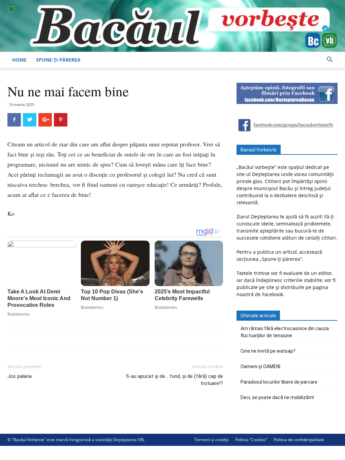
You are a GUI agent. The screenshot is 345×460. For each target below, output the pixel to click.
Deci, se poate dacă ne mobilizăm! (277, 397)
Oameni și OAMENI (260, 366)
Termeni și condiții (211, 440)
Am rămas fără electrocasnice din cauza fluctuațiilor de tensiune (285, 332)
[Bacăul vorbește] (172, 26)
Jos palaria (19, 376)
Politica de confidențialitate (299, 440)
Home (19, 60)
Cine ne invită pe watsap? (268, 351)
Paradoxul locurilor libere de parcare (279, 382)
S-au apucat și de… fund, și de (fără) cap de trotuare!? (174, 379)
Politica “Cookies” (251, 440)
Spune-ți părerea (58, 60)
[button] (329, 60)
